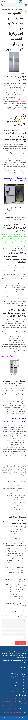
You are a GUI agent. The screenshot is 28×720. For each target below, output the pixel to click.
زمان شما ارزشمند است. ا (18, 393)
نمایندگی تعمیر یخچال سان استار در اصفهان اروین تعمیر (14, 686)
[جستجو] (1, 5)
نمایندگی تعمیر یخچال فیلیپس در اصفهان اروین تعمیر (14, 677)
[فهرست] (26, 5)
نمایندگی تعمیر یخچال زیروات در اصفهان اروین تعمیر (15, 680)
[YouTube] (2, 2)
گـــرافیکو (12, 719)
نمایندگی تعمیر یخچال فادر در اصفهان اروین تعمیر (15, 689)
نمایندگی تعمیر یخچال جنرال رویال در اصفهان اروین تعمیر (14, 692)
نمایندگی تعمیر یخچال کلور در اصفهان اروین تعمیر (14, 698)
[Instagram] (4, 2)
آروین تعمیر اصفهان (14, 717)
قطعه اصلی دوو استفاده (20, 101)
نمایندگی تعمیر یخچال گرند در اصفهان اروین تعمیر (15, 683)
